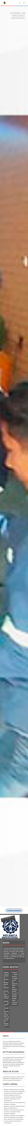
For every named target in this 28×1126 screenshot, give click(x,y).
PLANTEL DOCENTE (14, 911)
